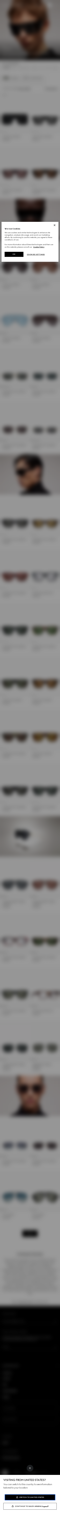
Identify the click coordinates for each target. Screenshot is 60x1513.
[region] (30, 242)
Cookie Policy (38, 247)
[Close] (30, 1468)
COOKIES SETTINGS (36, 254)
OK (14, 254)
